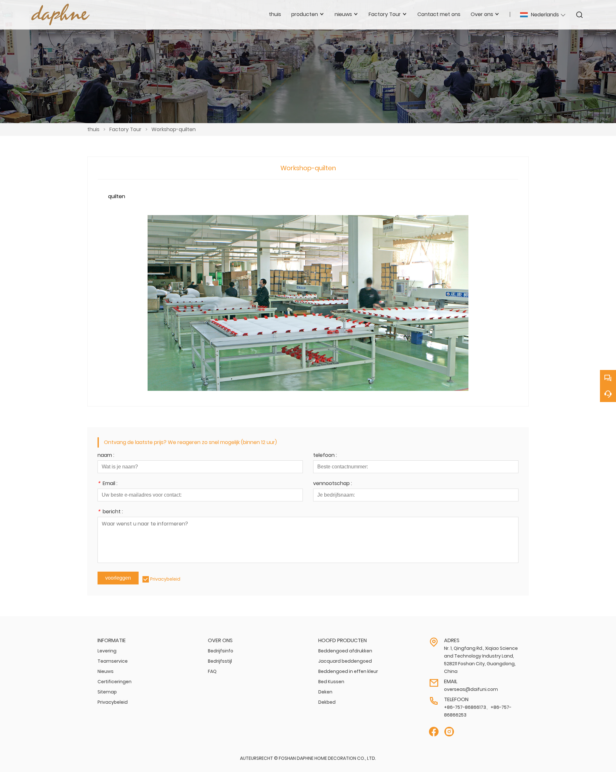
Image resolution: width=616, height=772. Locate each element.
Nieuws (106, 671)
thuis (93, 129)
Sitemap (107, 692)
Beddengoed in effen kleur (348, 671)
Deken (325, 692)
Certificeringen (115, 681)
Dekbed (327, 702)
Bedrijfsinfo (220, 651)
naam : (106, 456)
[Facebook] (434, 731)
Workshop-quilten (173, 129)
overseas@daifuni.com (471, 689)
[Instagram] (449, 731)
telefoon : (325, 456)
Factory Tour (125, 129)
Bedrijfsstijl (220, 661)
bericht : (110, 512)
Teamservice (113, 661)
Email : (107, 484)
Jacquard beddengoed (345, 661)
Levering (107, 651)
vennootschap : (332, 484)
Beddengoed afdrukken (345, 651)
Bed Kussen (331, 681)
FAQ (212, 671)
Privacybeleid (165, 579)
